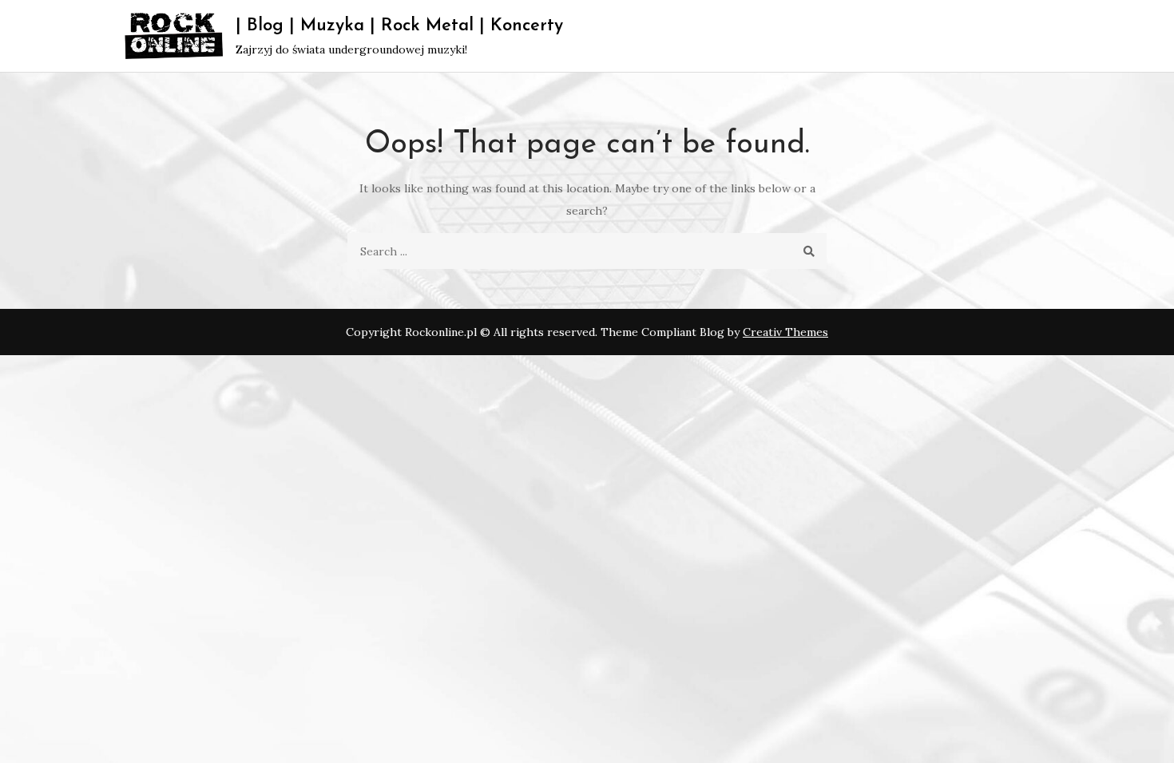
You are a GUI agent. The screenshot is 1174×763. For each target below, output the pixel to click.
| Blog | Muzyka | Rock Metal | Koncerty (399, 26)
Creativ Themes (785, 332)
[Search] (809, 251)
